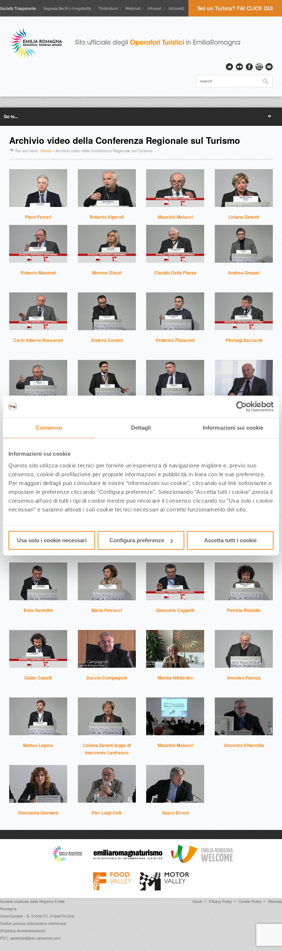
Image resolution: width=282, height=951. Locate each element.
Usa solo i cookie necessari (52, 540)
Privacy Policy (220, 901)
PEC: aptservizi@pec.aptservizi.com (30, 938)
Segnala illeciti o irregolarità (67, 8)
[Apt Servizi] (67, 861)
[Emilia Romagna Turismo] (127, 861)
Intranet (154, 8)
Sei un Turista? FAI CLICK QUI (235, 8)
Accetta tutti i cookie (230, 540)
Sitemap (275, 901)
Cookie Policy (250, 901)
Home (45, 150)
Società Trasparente (18, 8)
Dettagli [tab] (141, 428)
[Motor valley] (164, 889)
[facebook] (249, 66)
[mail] (269, 66)
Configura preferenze (136, 540)
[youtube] (259, 66)
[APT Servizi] (130, 43)
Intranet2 (176, 8)
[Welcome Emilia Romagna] (201, 861)
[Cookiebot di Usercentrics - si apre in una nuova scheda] (241, 406)
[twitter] (229, 66)
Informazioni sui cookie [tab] (233, 428)
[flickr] (239, 66)
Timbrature (108, 8)
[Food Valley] (112, 889)
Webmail (132, 8)
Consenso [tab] (49, 428)
